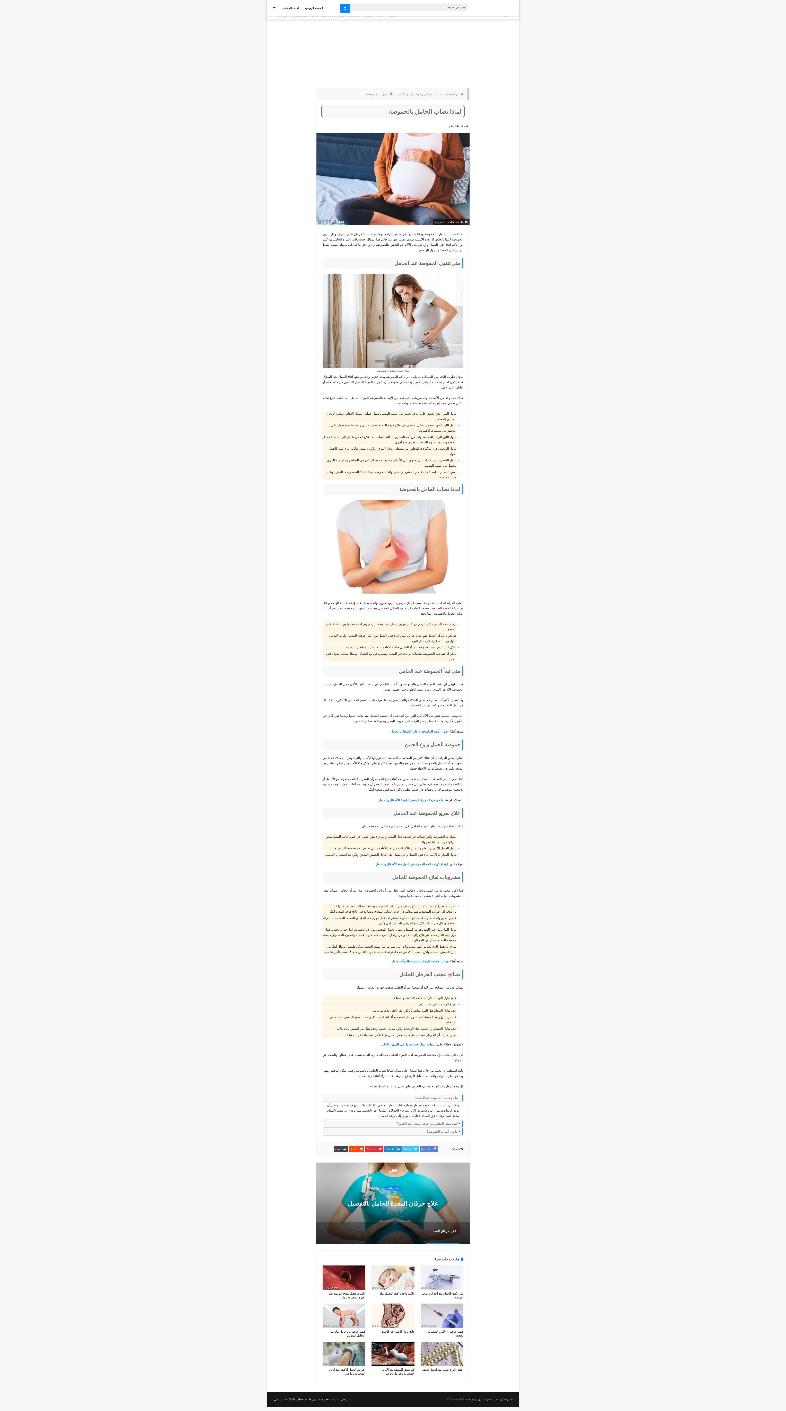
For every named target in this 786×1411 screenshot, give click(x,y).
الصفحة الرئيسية (314, 8)
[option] (393, 1203)
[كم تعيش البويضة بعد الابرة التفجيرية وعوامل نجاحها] (393, 1354)
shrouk (465, 126)
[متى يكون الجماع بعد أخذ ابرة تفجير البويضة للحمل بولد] (442, 1277)
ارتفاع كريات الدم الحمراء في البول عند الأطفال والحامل (412, 864)
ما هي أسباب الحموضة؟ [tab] (442, 1131)
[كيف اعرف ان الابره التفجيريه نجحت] (442, 1316)
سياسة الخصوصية (329, 1399)
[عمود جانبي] (274, 8)
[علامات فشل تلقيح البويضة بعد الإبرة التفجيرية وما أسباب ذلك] (344, 1277)
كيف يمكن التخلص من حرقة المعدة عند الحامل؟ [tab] (427, 1123)
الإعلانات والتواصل (284, 1399)
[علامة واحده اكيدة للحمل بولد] (393, 1277)
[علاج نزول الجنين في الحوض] (393, 1316)
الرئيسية (453, 94)
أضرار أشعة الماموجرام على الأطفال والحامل (419, 731)
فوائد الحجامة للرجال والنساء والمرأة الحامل (420, 961)
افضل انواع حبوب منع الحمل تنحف (442, 1369)
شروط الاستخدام (306, 1399)
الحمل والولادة (423, 94)
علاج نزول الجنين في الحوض (397, 1331)
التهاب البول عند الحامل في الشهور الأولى (408, 1044)
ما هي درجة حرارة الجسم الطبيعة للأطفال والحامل (411, 800)
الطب (440, 94)
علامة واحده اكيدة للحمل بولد (397, 1293)
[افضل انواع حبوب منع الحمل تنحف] (442, 1354)
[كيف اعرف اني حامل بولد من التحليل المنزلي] (344, 1316)
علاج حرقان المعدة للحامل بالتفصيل (393, 1203)
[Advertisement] (393, 52)
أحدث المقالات (290, 8)
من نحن (345, 1399)
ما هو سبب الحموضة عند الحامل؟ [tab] (436, 1097)
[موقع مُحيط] (496, 8)
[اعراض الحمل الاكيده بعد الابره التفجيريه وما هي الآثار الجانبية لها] (344, 1354)
